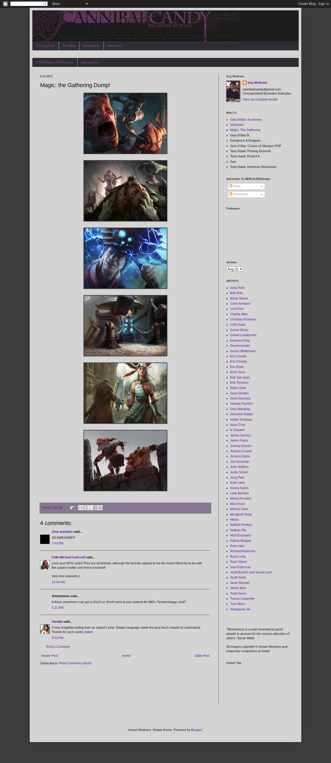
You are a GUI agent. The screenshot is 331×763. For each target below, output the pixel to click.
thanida (57, 621)
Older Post (202, 656)
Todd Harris (238, 593)
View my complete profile (260, 99)
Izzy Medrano (257, 82)
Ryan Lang (238, 556)
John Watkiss (239, 467)
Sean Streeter (240, 583)
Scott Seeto (238, 577)
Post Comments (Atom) (75, 663)
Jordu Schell (239, 472)
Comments (240, 194)
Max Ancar (237, 504)
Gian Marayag (240, 409)
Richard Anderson (242, 551)
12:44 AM (58, 582)
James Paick (239, 440)
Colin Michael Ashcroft (68, 557)
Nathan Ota (238, 530)
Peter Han (237, 546)
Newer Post (49, 656)
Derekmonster (240, 346)
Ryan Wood (238, 562)
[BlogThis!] (85, 507)
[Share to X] (90, 507)
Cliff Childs (237, 325)
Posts (236, 186)
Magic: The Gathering (245, 130)
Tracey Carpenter (242, 598)
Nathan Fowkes (241, 525)
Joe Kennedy (239, 462)
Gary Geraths (239, 393)
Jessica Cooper (241, 451)
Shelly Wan (238, 588)
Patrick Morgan (240, 541)
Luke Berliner (239, 493)
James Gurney (240, 435)
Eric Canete (238, 356)
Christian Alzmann (243, 319)
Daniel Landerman (243, 335)
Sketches (114, 46)
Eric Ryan (237, 367)
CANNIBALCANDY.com (55, 62)
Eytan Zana (238, 388)
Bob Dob (236, 293)
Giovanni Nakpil (241, 414)
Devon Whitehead (242, 351)
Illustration (91, 46)
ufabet (88, 632)
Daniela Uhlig (240, 340)
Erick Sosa (237, 372)
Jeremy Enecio (240, 446)
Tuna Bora (237, 604)
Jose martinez (62, 532)
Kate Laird (237, 482)
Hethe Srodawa (241, 419)
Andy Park (237, 288)
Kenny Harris (239, 488)
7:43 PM (57, 543)
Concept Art (45, 46)
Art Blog (69, 46)
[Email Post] (72, 507)
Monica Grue (239, 509)
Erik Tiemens (239, 382)
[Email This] (80, 507)
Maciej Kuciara (240, 498)
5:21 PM (57, 608)
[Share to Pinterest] (100, 507)
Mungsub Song (241, 514)
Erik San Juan (240, 377)
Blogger (196, 730)
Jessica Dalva (240, 456)
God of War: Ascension (246, 119)
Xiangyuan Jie (240, 609)
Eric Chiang (238, 361)
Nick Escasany (240, 535)
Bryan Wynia (239, 298)
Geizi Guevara (240, 398)
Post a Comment (58, 647)
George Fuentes (241, 403)
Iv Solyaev (237, 430)
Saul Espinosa (240, 567)
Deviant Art (90, 62)
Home (126, 656)
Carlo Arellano (240, 303)
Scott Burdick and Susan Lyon (251, 572)
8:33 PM (57, 638)
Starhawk (236, 125)
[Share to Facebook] (95, 507)
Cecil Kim (237, 309)
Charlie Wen (239, 314)
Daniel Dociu (239, 330)
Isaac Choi (237, 425)
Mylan (234, 519)
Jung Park (237, 477)
